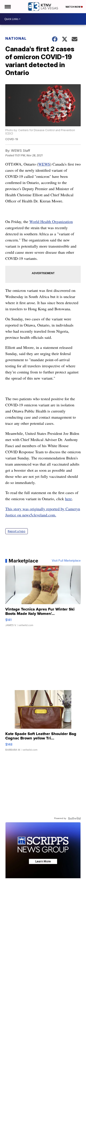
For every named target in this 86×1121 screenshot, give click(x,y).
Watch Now (73, 6)
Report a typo (16, 531)
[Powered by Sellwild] (74, 818)
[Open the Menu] (7, 6)
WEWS (44, 164)
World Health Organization (51, 221)
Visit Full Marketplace (66, 560)
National (15, 38)
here (68, 498)
